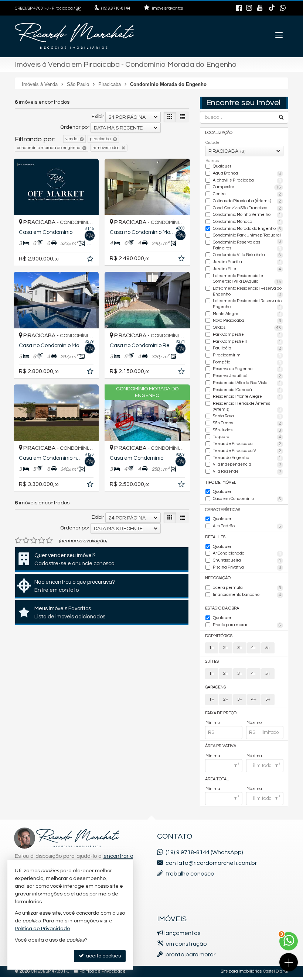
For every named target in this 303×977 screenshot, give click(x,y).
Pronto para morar (247, 625)
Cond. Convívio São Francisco (247, 208)
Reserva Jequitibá (247, 376)
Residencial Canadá (247, 390)
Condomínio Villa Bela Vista (247, 255)
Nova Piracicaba (247, 320)
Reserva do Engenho (247, 369)
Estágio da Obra (222, 608)
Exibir (98, 116)
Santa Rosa (247, 416)
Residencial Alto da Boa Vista (247, 383)
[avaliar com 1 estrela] (18, 540)
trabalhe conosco (190, 874)
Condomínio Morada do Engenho (247, 229)
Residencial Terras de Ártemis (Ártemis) (247, 406)
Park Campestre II (247, 341)
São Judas (247, 430)
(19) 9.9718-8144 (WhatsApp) (204, 852)
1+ (211, 647)
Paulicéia (247, 348)
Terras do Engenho (247, 458)
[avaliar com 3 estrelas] (33, 540)
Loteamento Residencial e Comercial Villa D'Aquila (247, 279)
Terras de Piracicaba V (247, 451)
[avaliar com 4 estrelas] (41, 540)
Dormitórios (218, 636)
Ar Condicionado (247, 553)
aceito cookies (103, 956)
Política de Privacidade (102, 971)
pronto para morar (190, 954)
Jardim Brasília (247, 262)
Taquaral (247, 437)
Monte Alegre (247, 314)
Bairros (212, 161)
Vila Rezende (247, 471)
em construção (186, 944)
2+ (225, 647)
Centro (247, 194)
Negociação (218, 578)
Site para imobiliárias (241, 971)
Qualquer (222, 166)
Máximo (254, 723)
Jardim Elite (247, 269)
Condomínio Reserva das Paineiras (247, 245)
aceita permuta (247, 588)
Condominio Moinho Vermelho (247, 215)
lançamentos (182, 933)
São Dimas (247, 423)
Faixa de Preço (220, 713)
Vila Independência (247, 464)
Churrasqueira (247, 560)
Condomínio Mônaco (247, 222)
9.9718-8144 (115, 8)
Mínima (212, 756)
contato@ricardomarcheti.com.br (211, 863)
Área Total (217, 779)
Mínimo (212, 723)
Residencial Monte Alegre (247, 396)
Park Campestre (247, 334)
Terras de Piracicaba (247, 444)
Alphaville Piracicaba (247, 180)
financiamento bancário (247, 595)
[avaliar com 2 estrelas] (26, 540)
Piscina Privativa (247, 567)
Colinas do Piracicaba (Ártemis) (247, 201)
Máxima (254, 756)
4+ (253, 647)
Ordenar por (74, 127)
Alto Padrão (247, 526)
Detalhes (215, 537)
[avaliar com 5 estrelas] (49, 540)
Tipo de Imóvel (220, 482)
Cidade (212, 143)
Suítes (212, 661)
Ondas (247, 327)
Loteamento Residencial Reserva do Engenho (247, 291)
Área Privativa (220, 746)
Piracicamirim (247, 355)
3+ (239, 647)
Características (222, 510)
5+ (267, 647)
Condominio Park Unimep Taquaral (247, 236)
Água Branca (247, 173)
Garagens (215, 687)
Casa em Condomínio (247, 499)
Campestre (247, 187)
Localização (218, 133)
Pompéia (247, 362)
